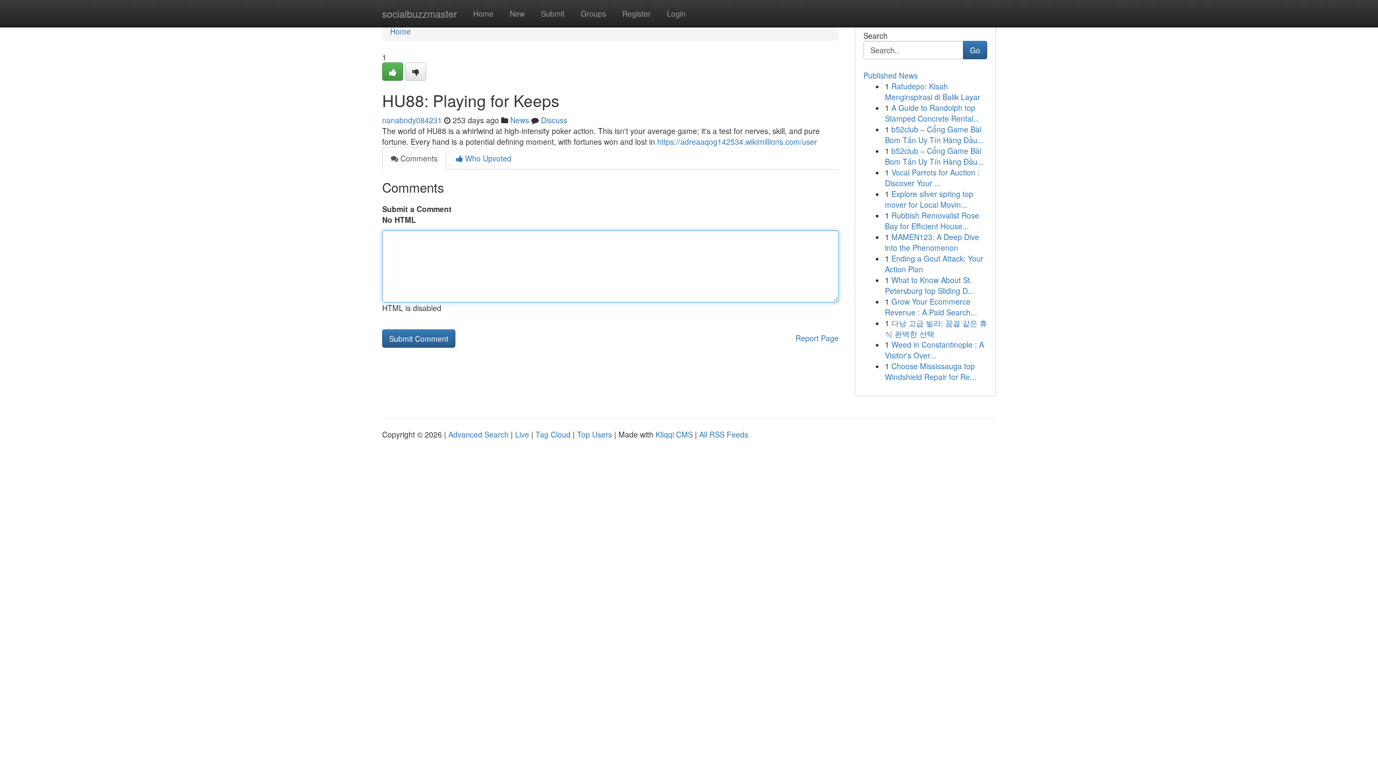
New (517, 13)
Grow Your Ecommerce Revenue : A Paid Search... (931, 307)
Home (483, 13)
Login (676, 13)
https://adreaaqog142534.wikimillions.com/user (737, 141)
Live (522, 434)
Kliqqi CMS (674, 434)
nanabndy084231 (412, 120)
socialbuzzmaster (419, 13)
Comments (418, 158)
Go (975, 50)
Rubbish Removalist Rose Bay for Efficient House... (932, 220)
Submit (553, 13)
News (519, 120)
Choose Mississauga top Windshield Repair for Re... (930, 371)
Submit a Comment (417, 208)
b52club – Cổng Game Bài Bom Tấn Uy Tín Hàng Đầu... (934, 134)
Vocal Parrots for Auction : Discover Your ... (932, 177)
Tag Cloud (553, 434)
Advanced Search (478, 434)
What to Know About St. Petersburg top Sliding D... (929, 285)
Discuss (554, 120)
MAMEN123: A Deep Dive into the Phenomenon (932, 242)
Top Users (594, 434)
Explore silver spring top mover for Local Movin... (929, 199)
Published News (890, 75)
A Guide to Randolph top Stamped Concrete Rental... (932, 113)
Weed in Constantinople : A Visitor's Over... (934, 350)
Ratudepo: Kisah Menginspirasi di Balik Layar (932, 91)
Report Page (817, 338)
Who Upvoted (487, 158)
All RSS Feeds (723, 434)
